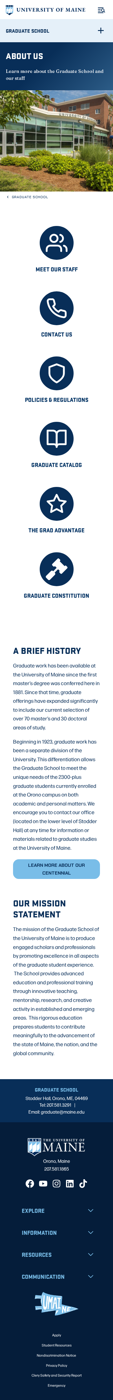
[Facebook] (29, 1183)
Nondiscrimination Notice (56, 1355)
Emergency (56, 1385)
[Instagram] (56, 1183)
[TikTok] (83, 1183)
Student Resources (57, 1345)
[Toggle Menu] (101, 10)
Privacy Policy (56, 1365)
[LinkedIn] (69, 1183)
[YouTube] (43, 1183)
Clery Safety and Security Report (57, 1375)
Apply (56, 1335)
